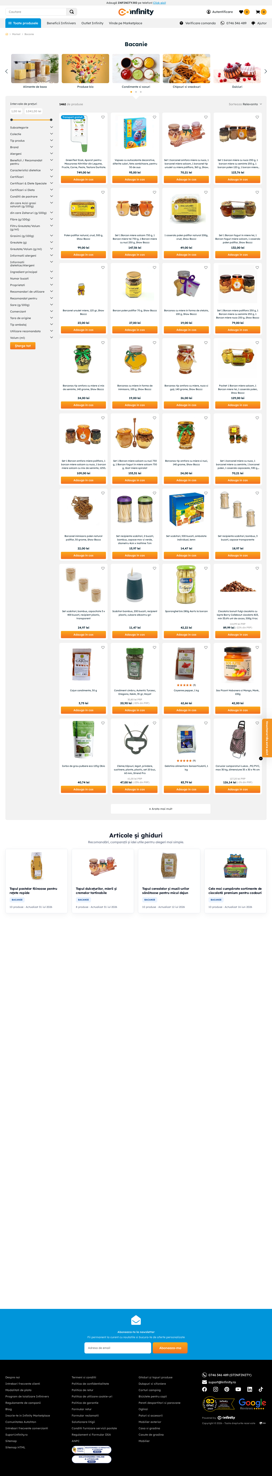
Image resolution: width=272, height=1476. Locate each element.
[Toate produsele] (23, 23)
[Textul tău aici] (204, 1389)
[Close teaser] (261, 758)
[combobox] (48, 12)
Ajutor (262, 23)
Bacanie (29, 34)
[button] (131, 92)
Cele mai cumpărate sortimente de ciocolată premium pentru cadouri (235, 891)
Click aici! (159, 3)
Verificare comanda (200, 23)
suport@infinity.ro (222, 1382)
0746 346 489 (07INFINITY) (229, 1375)
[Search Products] (72, 11)
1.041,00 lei (33, 111)
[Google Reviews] (252, 1404)
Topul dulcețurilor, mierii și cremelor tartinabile (96, 891)
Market (16, 34)
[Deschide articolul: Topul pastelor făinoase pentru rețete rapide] (37, 866)
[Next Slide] (265, 71)
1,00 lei (16, 111)
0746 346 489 (236, 23)
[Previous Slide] (6, 71)
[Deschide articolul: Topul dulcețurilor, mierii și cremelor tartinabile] (103, 866)
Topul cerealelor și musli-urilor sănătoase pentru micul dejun (165, 891)
